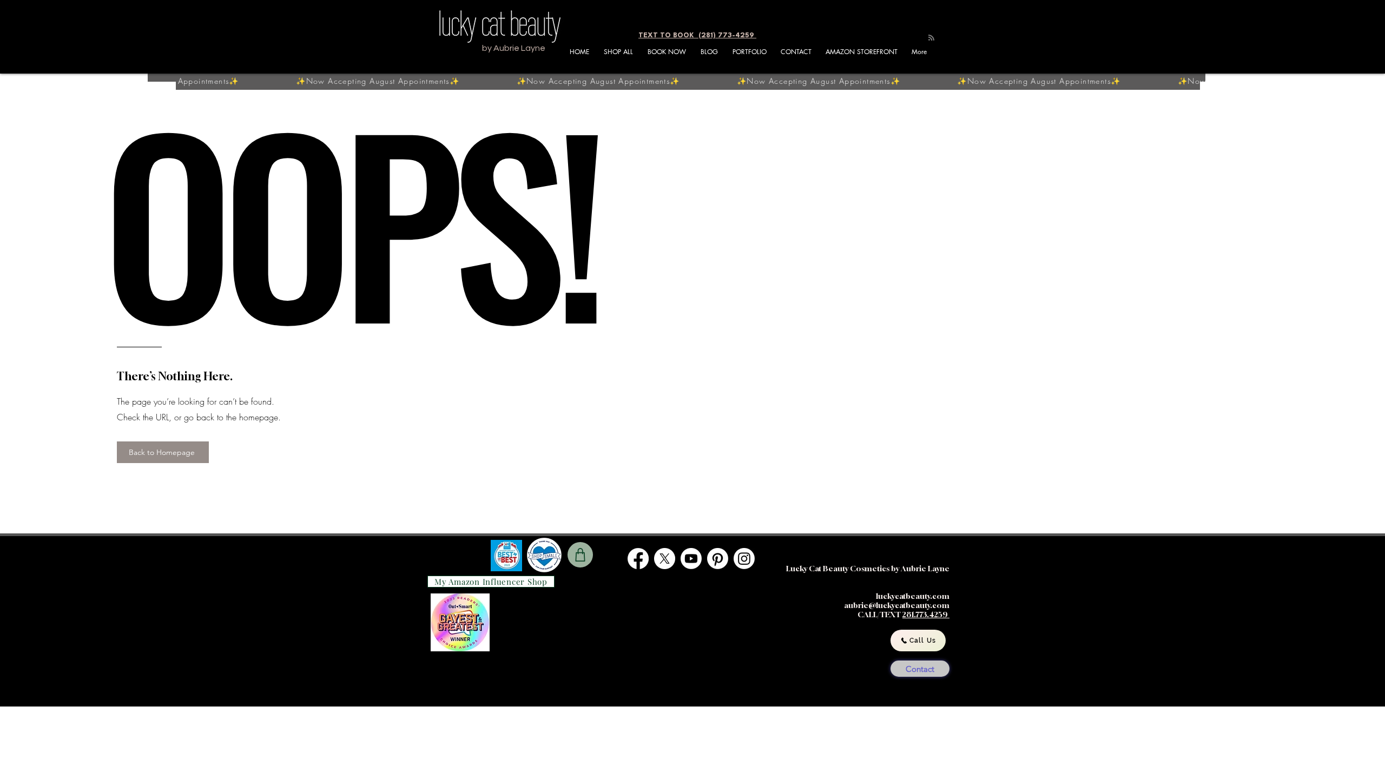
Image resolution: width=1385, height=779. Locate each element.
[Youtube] (691, 558)
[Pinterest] (717, 558)
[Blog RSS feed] (931, 38)
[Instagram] (744, 558)
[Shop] (580, 554)
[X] (664, 558)
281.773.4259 (925, 614)
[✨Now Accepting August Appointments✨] (701, 81)
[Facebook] (638, 558)
